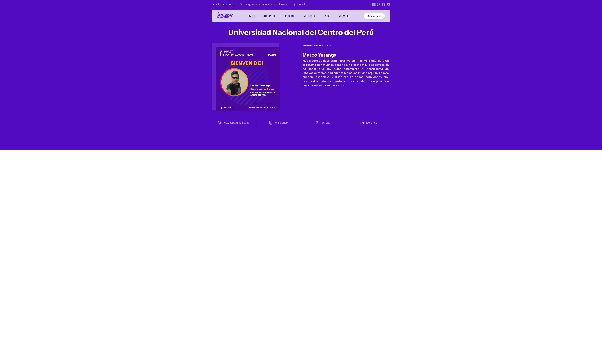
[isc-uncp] (368, 123)
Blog (327, 15)
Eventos (343, 15)
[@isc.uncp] (278, 123)
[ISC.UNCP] (323, 123)
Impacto (290, 15)
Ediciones (309, 15)
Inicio (252, 15)
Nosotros (269, 15)
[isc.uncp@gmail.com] (233, 123)
